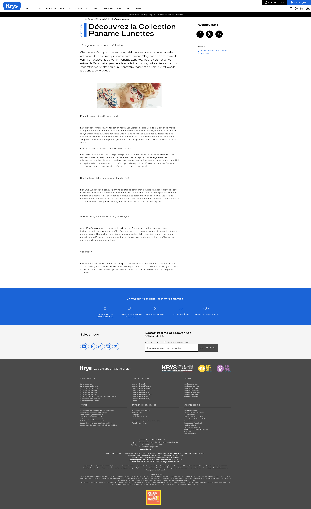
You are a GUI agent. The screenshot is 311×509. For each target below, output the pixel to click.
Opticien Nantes (143, 466)
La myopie (135, 415)
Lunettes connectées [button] (78, 9)
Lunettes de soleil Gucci (140, 396)
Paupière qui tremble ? (140, 423)
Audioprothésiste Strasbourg (217, 468)
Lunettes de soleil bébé (140, 392)
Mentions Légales (190, 425)
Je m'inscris (208, 348)
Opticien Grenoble (213, 466)
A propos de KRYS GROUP (194, 417)
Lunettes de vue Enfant (88, 390)
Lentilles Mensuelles (191, 394)
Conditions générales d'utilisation (196, 429)
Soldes (134, 401)
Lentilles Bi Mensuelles (192, 392)
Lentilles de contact (191, 384)
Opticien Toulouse (102, 466)
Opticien (90, 19)
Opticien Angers (129, 468)
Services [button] (138, 9)
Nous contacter (145, 449)
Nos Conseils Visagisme (141, 410)
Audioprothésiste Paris (157, 468)
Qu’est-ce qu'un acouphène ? (91, 417)
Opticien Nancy (141, 468)
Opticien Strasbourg (157, 466)
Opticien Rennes (199, 466)
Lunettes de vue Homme (89, 388)
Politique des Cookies (192, 427)
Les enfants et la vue (139, 417)
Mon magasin (300, 2)
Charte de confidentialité (193, 423)
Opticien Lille (171, 466)
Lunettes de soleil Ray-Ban (141, 394)
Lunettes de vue (86, 384)
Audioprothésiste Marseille (156, 470)
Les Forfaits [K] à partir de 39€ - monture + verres (98, 396)
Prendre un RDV (276, 2)
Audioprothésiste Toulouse (177, 468)
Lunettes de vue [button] (33, 9)
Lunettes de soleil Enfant (141, 390)
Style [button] (129, 9)
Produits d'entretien (191, 396)
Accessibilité (188, 431)
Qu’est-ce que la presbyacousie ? (92, 421)
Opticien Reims (116, 468)
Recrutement (188, 421)
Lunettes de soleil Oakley (141, 398)
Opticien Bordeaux (128, 466)
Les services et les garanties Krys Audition (96, 423)
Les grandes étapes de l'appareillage (93, 412)
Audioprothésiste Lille (196, 468)
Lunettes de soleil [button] (54, 9)
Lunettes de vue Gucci (88, 394)
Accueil (83, 19)
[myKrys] (296, 8)
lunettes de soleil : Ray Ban (185, 480)
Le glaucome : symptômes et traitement (146, 421)
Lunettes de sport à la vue (89, 401)
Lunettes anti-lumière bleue (90, 398)
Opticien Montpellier (184, 466)
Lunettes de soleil (138, 384)
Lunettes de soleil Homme (141, 388)
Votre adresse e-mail (167, 342)
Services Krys (137, 412)
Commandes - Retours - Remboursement (140, 453)
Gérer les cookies (190, 433)
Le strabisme (136, 419)
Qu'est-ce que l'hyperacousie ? (91, 419)
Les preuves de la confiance (194, 412)
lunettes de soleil (114, 476)
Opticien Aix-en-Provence (99, 468)
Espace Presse (189, 415)
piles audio (126, 476)
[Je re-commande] (301, 8)
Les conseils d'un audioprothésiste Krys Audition (98, 425)
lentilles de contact (88, 476)
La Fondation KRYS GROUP (194, 419)
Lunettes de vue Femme (89, 386)
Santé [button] (120, 9)
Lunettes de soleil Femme (141, 386)
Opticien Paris (89, 466)
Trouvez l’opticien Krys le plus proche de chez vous (149, 482)
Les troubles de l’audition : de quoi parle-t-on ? (97, 410)
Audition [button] (108, 9)
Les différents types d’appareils (91, 415)
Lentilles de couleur (191, 388)
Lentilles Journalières (191, 390)
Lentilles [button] (97, 9)
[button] (306, 8)
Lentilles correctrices (191, 386)
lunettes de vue (101, 476)
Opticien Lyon (115, 466)
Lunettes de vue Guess (88, 392)
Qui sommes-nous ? (191, 410)
